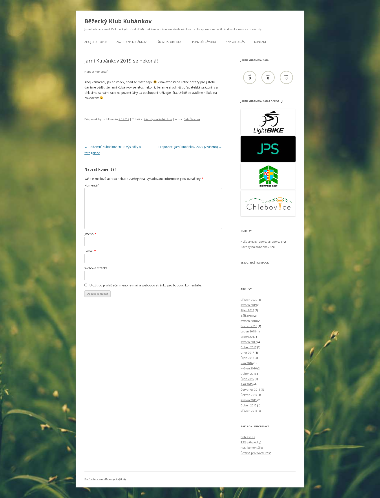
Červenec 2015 (250, 389)
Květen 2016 (249, 368)
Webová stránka (96, 268)
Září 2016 (247, 363)
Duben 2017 (248, 347)
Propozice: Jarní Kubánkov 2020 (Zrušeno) (190, 147)
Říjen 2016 (247, 358)
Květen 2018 (249, 321)
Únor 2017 (247, 352)
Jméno (90, 234)
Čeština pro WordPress (256, 453)
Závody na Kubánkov (131, 42)
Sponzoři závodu (203, 42)
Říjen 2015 (247, 379)
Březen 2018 (249, 326)
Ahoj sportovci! (95, 42)
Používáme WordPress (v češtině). (105, 479)
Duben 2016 (248, 374)
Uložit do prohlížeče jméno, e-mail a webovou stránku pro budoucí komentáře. (146, 285)
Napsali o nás (235, 42)
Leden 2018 (248, 331)
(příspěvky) (251, 442)
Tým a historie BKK (168, 42)
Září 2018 (247, 315)
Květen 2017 (249, 342)
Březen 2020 (249, 300)
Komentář (91, 185)
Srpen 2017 (248, 337)
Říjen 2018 (247, 310)
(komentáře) (252, 448)
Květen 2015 (249, 400)
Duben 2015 (248, 405)
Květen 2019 (249, 305)
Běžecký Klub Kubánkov (118, 21)
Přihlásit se (248, 437)
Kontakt (260, 42)
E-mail (90, 251)
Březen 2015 (249, 411)
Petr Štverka (192, 119)
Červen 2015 (249, 395)
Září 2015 (247, 384)
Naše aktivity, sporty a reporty (260, 241)
